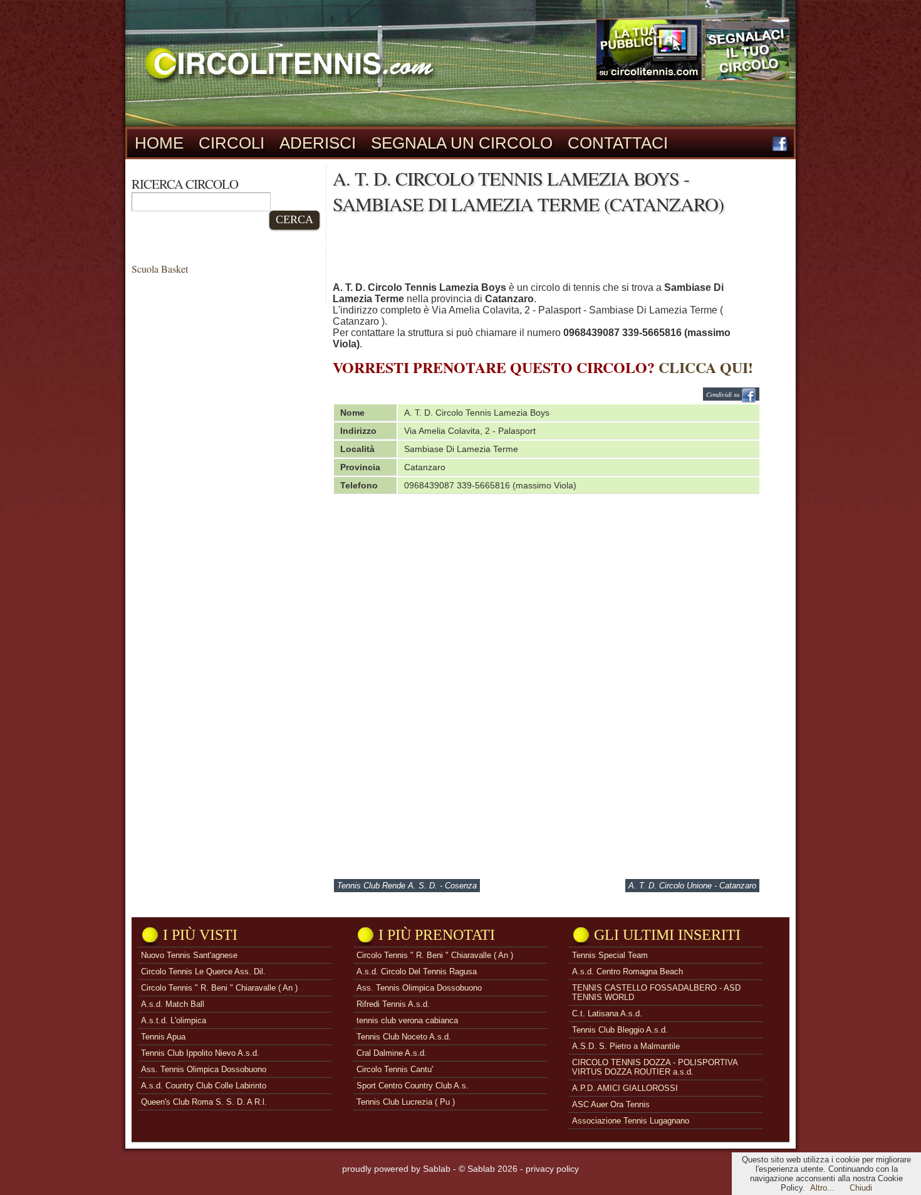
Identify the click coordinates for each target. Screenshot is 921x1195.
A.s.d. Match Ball (172, 1004)
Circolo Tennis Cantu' (394, 1069)
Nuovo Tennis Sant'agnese (189, 955)
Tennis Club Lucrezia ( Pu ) (405, 1102)
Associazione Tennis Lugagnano (630, 1120)
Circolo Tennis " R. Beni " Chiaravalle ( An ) (219, 987)
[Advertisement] (561, 251)
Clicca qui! (705, 367)
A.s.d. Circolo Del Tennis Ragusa (416, 971)
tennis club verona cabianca (407, 1020)
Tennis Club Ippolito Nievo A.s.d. (200, 1053)
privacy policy (552, 1169)
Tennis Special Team (610, 955)
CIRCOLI (231, 143)
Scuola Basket (160, 268)
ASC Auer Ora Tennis (611, 1104)
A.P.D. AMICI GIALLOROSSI (625, 1088)
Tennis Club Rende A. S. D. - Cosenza (407, 885)
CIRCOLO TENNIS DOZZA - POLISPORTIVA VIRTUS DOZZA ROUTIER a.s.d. (654, 1067)
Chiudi (861, 1187)
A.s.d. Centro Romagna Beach (627, 971)
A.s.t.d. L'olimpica (173, 1020)
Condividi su (723, 394)
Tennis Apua (163, 1036)
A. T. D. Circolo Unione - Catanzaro (692, 885)
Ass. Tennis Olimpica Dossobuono (203, 1069)
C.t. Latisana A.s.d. (607, 1013)
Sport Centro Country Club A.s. (412, 1085)
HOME (159, 143)
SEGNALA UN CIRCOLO (462, 143)
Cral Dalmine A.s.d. (391, 1053)
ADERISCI (317, 143)
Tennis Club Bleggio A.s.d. (620, 1029)
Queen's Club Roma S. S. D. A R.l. (204, 1102)
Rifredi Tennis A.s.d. (393, 1004)
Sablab (436, 1169)
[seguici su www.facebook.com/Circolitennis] (780, 148)
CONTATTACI (618, 143)
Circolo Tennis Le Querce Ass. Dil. (203, 971)
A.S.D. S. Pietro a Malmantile (626, 1046)
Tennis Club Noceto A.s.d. (403, 1036)
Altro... (822, 1187)
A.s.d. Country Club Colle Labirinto (203, 1085)
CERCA (294, 219)
